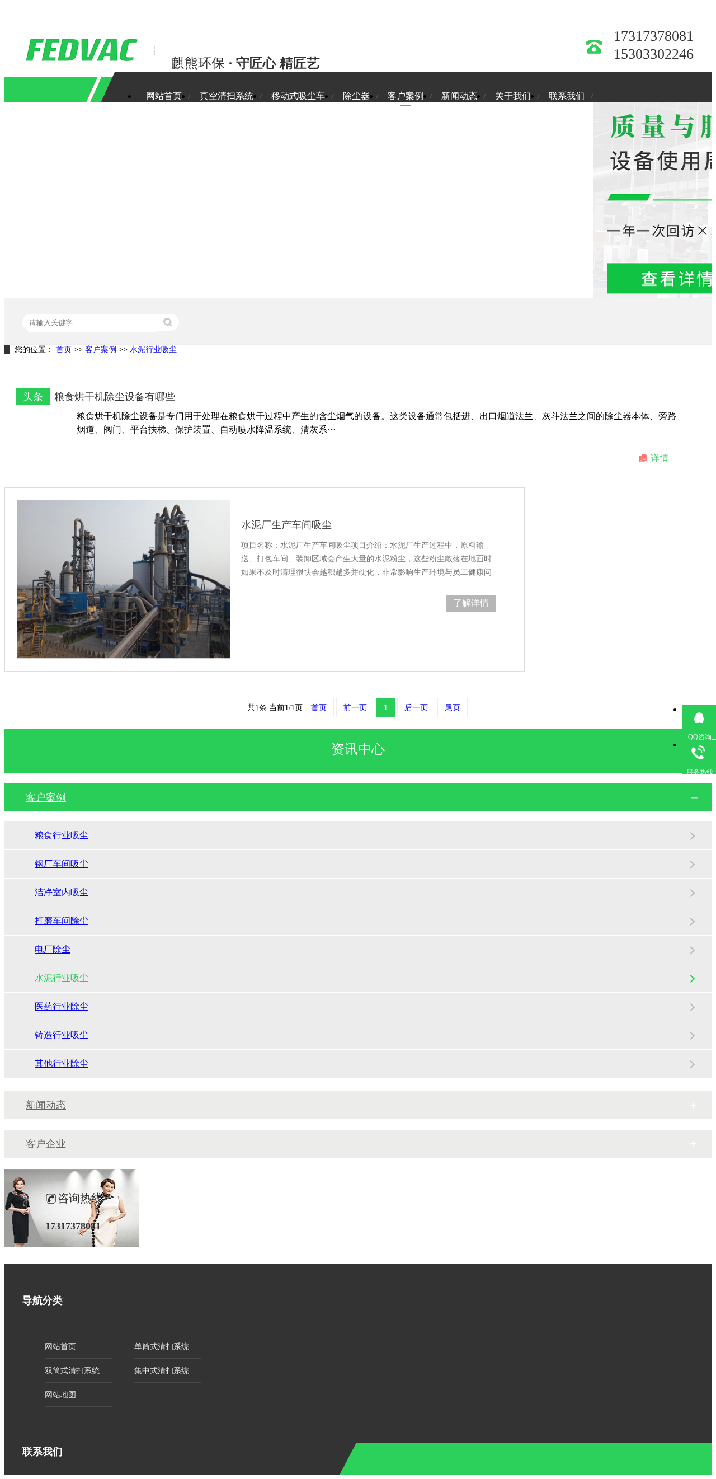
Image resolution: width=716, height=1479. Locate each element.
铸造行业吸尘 (61, 1035)
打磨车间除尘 (61, 921)
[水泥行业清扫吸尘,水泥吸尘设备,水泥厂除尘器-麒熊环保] (80, 59)
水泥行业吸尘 (153, 349)
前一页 (355, 707)
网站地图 (60, 1395)
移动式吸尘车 (298, 96)
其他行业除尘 (61, 1063)
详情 (659, 458)
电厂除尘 (52, 949)
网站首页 (164, 96)
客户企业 (46, 1143)
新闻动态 (459, 96)
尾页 (452, 707)
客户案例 (405, 96)
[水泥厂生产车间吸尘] (123, 579)
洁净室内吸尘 (61, 892)
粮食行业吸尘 (61, 835)
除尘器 (356, 96)
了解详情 (471, 603)
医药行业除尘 (61, 1006)
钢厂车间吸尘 (61, 863)
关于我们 (513, 96)
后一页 (416, 707)
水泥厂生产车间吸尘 (286, 524)
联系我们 (567, 96)
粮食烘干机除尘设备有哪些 (114, 396)
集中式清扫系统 (161, 1371)
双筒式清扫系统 (72, 1371)
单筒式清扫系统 (161, 1346)
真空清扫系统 (226, 96)
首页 (64, 349)
